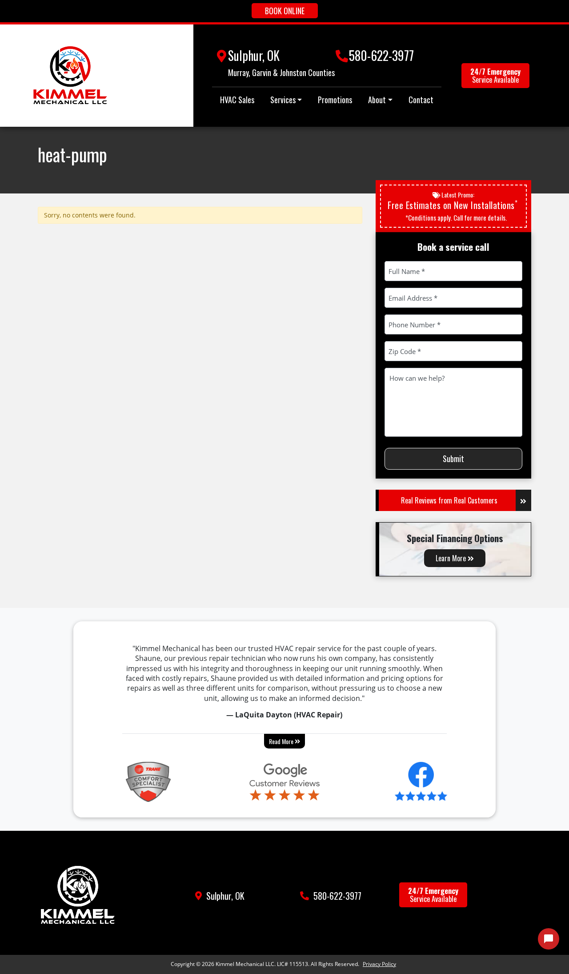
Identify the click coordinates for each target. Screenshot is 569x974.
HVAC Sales (237, 99)
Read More (282, 741)
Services (283, 99)
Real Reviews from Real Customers (449, 500)
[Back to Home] (70, 76)
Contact (421, 99)
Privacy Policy (379, 964)
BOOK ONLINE (285, 10)
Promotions (335, 99)
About (377, 99)
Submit (453, 458)
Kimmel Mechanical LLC (245, 964)
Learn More (452, 558)
